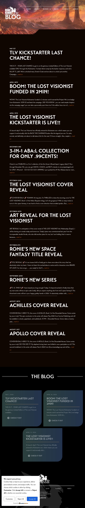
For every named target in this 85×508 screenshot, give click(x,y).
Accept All (32, 499)
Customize (9, 499)
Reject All (21, 499)
